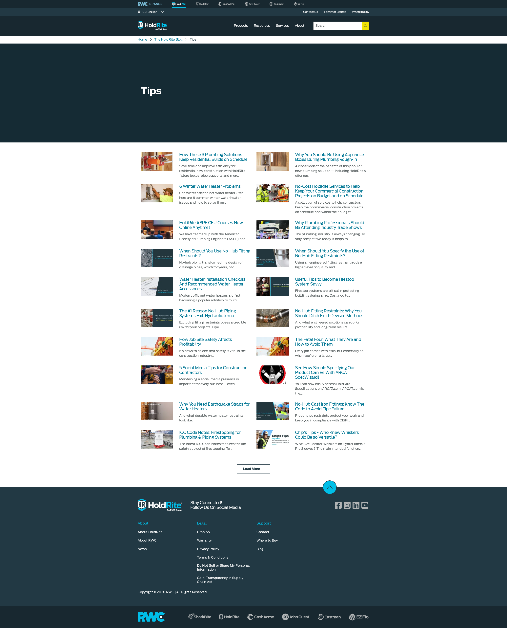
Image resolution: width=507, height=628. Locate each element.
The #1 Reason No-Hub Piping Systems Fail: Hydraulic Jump (207, 313)
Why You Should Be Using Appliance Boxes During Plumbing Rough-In (329, 157)
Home (142, 39)
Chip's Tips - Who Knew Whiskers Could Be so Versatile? (327, 435)
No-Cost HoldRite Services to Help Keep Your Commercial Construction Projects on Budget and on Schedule (329, 191)
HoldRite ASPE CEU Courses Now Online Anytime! (211, 225)
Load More (251, 469)
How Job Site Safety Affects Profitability (205, 342)
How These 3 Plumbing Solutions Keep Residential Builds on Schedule (213, 157)
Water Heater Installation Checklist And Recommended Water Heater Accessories (212, 284)
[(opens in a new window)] (202, 4)
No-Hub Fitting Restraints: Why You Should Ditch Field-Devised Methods (329, 313)
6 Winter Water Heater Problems (210, 186)
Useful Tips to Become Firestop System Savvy (324, 281)
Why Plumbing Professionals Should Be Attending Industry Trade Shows (329, 225)
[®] (179, 4)
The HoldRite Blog (168, 39)
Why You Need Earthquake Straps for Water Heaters (214, 406)
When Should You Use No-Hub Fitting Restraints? (214, 253)
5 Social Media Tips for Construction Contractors (213, 370)
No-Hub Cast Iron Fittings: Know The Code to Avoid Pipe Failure (329, 406)
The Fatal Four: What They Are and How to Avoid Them (328, 342)
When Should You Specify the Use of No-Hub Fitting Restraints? (329, 253)
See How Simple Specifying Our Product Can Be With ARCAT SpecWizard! (325, 372)
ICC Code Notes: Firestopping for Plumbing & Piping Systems (210, 435)
